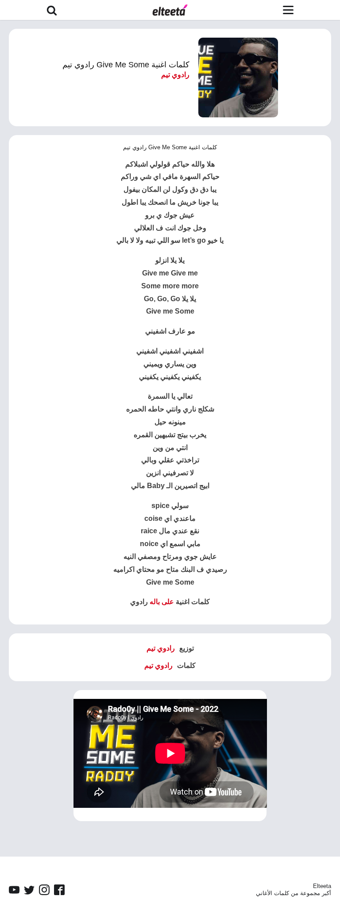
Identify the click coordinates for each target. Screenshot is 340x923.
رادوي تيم (175, 74)
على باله (162, 601)
